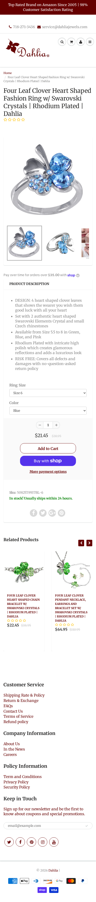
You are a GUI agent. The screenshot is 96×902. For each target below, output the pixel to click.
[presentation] (81, 543)
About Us (11, 743)
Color (14, 403)
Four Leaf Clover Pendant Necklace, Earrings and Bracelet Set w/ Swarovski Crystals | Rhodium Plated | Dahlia (71, 608)
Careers (10, 754)
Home (7, 73)
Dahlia (53, 870)
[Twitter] (9, 842)
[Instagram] (42, 842)
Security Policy (16, 787)
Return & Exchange (20, 700)
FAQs (8, 706)
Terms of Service (18, 716)
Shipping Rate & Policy (24, 695)
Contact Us (13, 711)
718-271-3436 (24, 27)
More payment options (48, 471)
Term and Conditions (22, 776)
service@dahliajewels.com (64, 27)
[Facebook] (20, 842)
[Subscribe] (86, 826)
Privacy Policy (15, 782)
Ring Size (17, 385)
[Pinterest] (31, 842)
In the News (14, 749)
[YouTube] (53, 842)
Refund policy (15, 721)
